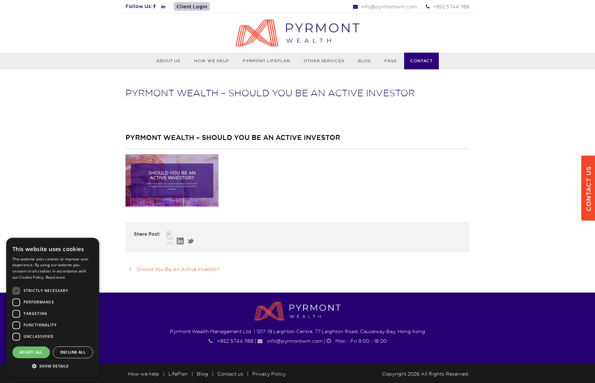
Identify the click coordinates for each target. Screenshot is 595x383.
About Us (168, 61)
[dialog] (52, 307)
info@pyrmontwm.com (389, 6)
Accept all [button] (31, 352)
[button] (52, 366)
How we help (211, 61)
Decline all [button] (73, 352)
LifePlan (178, 374)
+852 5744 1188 (451, 6)
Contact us (230, 374)
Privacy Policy (269, 374)
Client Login (191, 6)
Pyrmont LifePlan (266, 61)
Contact (421, 61)
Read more (55, 277)
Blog (364, 61)
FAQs (390, 61)
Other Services (324, 61)
